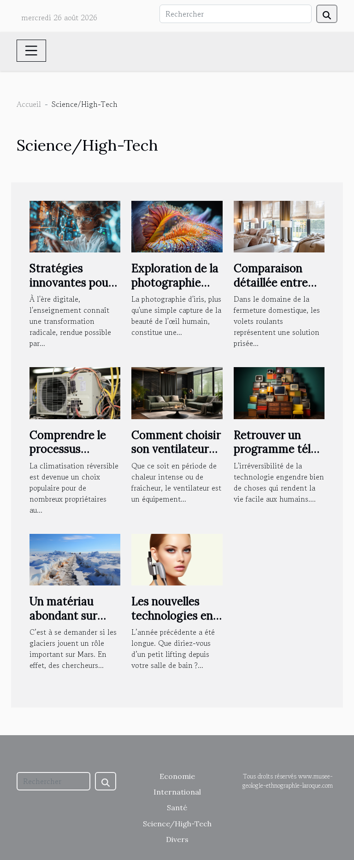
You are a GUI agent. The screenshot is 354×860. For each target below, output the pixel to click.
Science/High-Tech (177, 823)
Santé (177, 807)
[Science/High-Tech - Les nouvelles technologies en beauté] (176, 558)
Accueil (29, 104)
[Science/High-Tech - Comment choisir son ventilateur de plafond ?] (176, 392)
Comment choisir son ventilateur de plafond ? (176, 449)
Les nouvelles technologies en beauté (172, 615)
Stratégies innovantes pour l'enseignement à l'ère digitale (73, 289)
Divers (177, 839)
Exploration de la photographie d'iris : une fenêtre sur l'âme (174, 289)
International (177, 791)
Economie (177, 776)
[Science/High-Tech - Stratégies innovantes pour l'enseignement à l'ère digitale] (75, 225)
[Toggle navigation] (31, 51)
